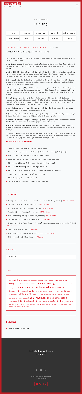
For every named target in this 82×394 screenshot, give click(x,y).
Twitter (67, 301)
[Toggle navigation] (76, 4)
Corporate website (68, 284)
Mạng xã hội (61, 294)
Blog (25, 280)
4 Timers (55, 38)
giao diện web (42, 291)
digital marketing (45, 287)
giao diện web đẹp (53, 291)
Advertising (14, 280)
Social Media (35, 297)
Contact (69, 38)
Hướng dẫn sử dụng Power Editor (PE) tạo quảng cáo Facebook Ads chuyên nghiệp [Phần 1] (42, 223)
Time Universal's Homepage (18, 328)
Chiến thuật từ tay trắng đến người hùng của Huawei (27, 167)
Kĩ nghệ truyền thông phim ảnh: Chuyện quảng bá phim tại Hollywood (34, 159)
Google (62, 291)
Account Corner (41, 33)
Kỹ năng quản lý (29, 47)
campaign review (47, 280)
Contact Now (41, 384)
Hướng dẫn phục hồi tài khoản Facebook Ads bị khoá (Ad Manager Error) (35, 201)
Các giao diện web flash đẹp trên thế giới (23, 212)
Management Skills (41, 47)
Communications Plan (28, 284)
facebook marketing (29, 291)
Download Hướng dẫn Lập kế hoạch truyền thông (26, 216)
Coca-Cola (17, 284)
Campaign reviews (13, 38)
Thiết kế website (37, 301)
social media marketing (55, 297)
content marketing (45, 283)
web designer (28, 304)
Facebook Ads (14, 291)
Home (13, 33)
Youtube (26, 306)
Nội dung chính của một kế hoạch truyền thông (25, 233)
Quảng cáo (19, 298)
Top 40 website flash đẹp (17, 229)
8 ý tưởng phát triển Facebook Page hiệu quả (25, 208)
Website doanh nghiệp (37, 304)
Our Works (26, 33)
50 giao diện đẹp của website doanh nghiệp (24, 219)
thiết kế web (23, 301)
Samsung (25, 298)
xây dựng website (17, 306)
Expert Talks (55, 33)
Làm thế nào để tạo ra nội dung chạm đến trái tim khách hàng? (31, 163)
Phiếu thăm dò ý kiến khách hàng (20, 237)
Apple (22, 280)
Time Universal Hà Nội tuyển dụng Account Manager (27, 148)
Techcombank (13, 301)
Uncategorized (11, 47)
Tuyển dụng (59, 301)
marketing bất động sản (49, 294)
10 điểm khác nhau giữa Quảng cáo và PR (23, 204)
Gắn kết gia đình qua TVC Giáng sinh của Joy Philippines (28, 155)
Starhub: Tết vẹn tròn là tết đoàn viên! (22, 178)
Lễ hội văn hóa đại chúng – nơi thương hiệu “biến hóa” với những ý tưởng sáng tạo (38, 152)
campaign (38, 280)
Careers (41, 38)
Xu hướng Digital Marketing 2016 (52, 304)
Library (27, 38)
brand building (31, 280)
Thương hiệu (48, 301)
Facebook (61, 287)
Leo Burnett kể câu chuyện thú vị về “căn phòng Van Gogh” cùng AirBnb (34, 170)
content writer (58, 284)
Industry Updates (69, 33)
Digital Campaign (25, 287)
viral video (20, 304)
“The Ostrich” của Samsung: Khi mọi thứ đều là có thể (28, 182)
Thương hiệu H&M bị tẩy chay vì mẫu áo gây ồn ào (26, 174)
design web (12, 288)
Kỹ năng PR (26, 294)
